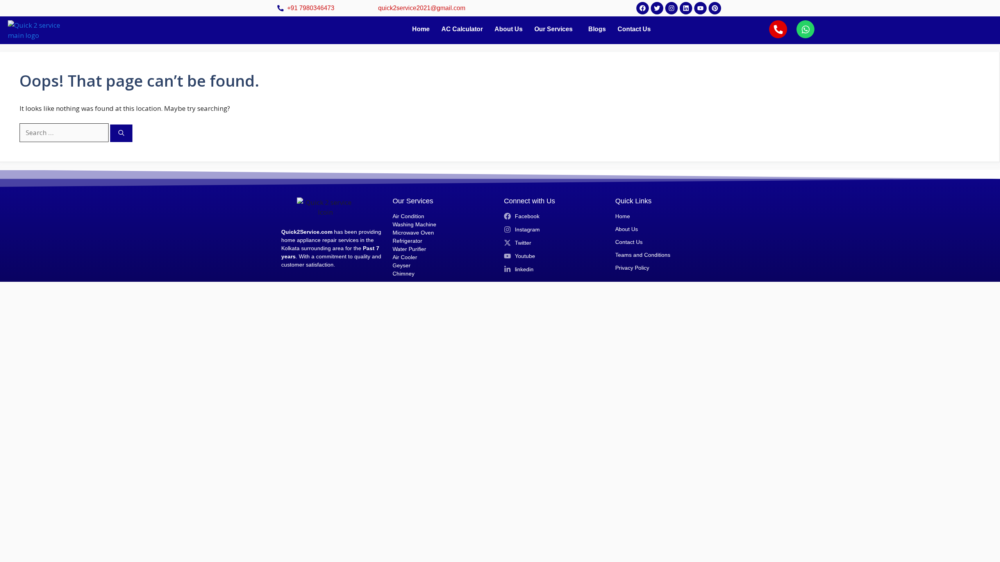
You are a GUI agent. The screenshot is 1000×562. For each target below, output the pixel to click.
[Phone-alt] (778, 29)
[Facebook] (642, 8)
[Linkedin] (686, 8)
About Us (509, 29)
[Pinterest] (715, 8)
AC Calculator (462, 29)
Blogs (597, 29)
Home (421, 29)
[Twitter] (657, 8)
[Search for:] (65, 132)
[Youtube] (700, 8)
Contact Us (634, 29)
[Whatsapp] (805, 29)
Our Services (553, 29)
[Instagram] (671, 8)
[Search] (121, 133)
